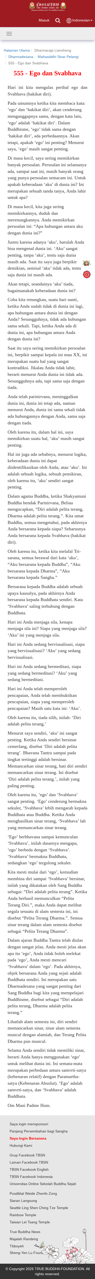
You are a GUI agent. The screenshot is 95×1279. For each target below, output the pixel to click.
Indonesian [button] (81, 20)
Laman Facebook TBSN (29, 1162)
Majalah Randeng (24, 1239)
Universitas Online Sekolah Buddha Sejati (43, 1184)
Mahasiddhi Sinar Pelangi (58, 57)
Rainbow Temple (23, 1215)
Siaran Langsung (23, 1201)
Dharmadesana (20, 57)
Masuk (44, 20)
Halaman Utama (17, 50)
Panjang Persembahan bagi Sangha (39, 1131)
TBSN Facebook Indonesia (31, 1177)
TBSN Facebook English (29, 1169)
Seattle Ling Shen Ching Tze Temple (39, 1208)
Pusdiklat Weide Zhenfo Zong (33, 1193)
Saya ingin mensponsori (29, 1124)
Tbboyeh (17, 1246)
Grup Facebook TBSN (27, 1155)
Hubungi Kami (21, 1145)
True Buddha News (25, 1232)
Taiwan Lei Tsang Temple (30, 1222)
